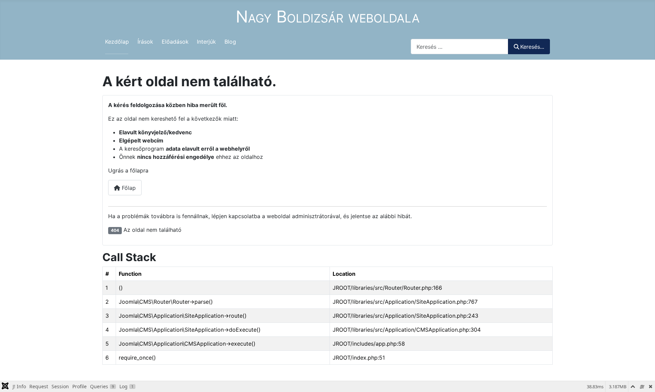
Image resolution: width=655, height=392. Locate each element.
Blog (230, 41)
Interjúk (206, 41)
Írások (145, 41)
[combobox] (459, 46)
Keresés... (532, 46)
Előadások (175, 41)
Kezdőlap (117, 41)
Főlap (128, 187)
